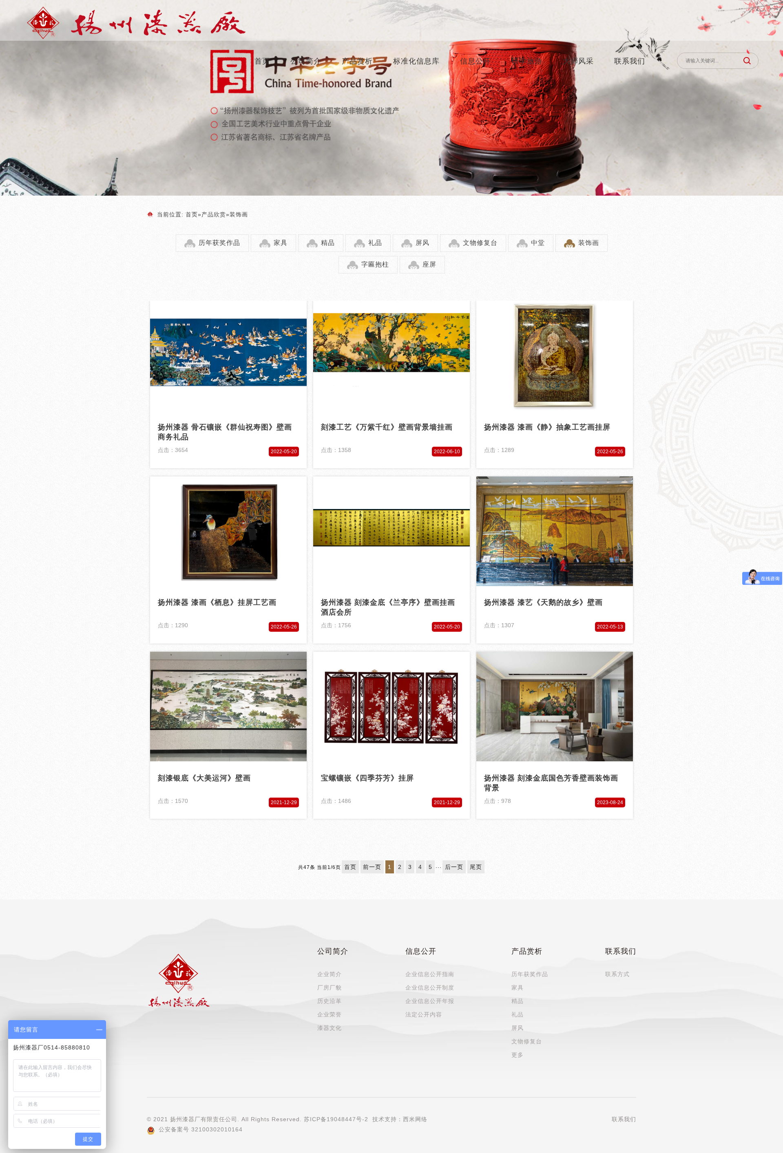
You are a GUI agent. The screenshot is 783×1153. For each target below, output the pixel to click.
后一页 (454, 867)
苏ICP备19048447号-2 (336, 1119)
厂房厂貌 (329, 987)
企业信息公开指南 (429, 974)
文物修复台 (480, 242)
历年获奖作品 (219, 242)
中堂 (538, 242)
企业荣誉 (329, 1014)
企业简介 (329, 974)
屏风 (422, 242)
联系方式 (617, 974)
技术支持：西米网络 (399, 1119)
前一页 (372, 867)
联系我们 (629, 61)
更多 (517, 1055)
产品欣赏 (213, 214)
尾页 (476, 867)
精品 (328, 242)
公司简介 (305, 61)
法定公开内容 (423, 1014)
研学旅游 (526, 61)
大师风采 (578, 61)
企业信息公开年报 (429, 1001)
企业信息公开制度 (429, 987)
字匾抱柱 (375, 264)
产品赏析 (357, 61)
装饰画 (239, 214)
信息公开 (475, 61)
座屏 (429, 264)
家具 (281, 242)
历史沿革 (329, 1001)
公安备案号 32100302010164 (200, 1129)
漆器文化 (329, 1028)
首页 (262, 61)
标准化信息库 (416, 61)
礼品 (375, 242)
